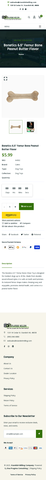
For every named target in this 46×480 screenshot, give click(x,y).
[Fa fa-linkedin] (26, 9)
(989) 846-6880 (13, 337)
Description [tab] (7, 263)
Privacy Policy (9, 378)
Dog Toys (19, 169)
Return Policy (9, 400)
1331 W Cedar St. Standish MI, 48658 (24, 5)
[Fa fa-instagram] (23, 9)
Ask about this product (14, 226)
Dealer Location (10, 373)
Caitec (17, 164)
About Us (7, 363)
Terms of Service (10, 405)
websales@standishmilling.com (23, 2)
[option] (23, 96)
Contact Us (8, 368)
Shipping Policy (9, 395)
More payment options (11, 220)
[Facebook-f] (20, 9)
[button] (11, 215)
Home (21, 54)
